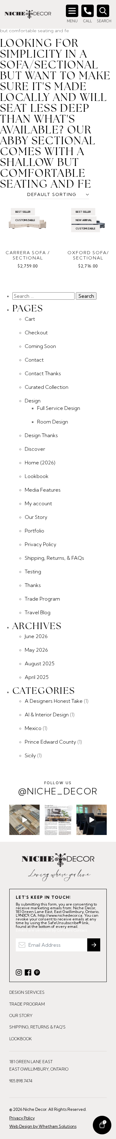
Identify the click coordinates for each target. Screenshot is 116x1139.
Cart (30, 319)
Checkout (36, 332)
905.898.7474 (20, 1080)
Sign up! (93, 944)
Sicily (30, 755)
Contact (34, 360)
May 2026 (36, 650)
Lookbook (37, 476)
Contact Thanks (43, 373)
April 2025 (37, 677)
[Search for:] (44, 296)
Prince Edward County (50, 742)
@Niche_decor (58, 789)
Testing (33, 571)
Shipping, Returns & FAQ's (37, 1026)
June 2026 (36, 636)
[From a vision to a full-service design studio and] (58, 820)
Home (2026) (40, 462)
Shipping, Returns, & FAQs (54, 558)
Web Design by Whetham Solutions (42, 1126)
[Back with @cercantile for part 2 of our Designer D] (24, 820)
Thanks (33, 585)
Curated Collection (46, 387)
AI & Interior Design (47, 714)
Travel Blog (37, 612)
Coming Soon (40, 346)
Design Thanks (41, 435)
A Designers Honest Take (54, 701)
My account (38, 503)
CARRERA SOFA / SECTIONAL (28, 255)
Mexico (33, 728)
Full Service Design (58, 408)
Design (33, 401)
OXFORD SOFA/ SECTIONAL (88, 255)
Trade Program (42, 599)
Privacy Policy (40, 544)
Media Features (43, 490)
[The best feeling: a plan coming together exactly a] (91, 820)
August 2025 (39, 663)
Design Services (27, 992)
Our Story (36, 517)
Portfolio (34, 531)
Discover (35, 449)
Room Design (52, 422)
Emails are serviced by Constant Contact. (52, 930)
